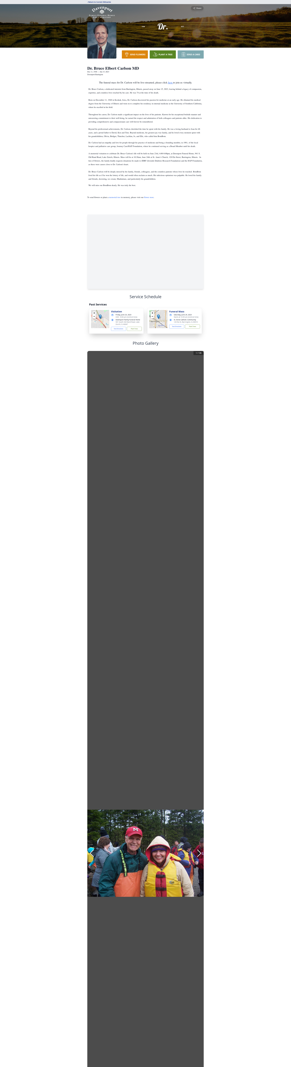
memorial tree (114, 197)
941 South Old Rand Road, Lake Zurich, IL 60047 (127, 323)
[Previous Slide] (91, 853)
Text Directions (118, 329)
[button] (100, 316)
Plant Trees (134, 329)
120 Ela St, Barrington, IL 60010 (186, 322)
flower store (149, 197)
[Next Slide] (199, 853)
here (170, 82)
